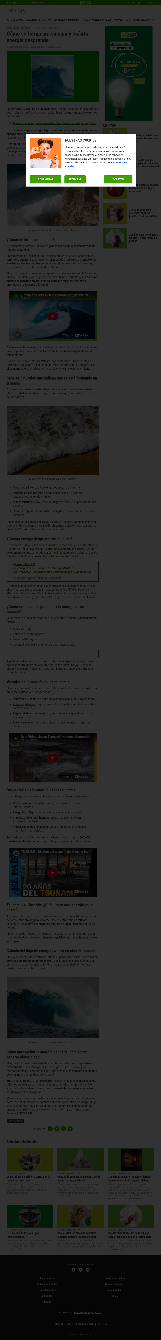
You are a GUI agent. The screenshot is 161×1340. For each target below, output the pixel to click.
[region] (81, 160)
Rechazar (75, 179)
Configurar (45, 179)
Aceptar (118, 179)
